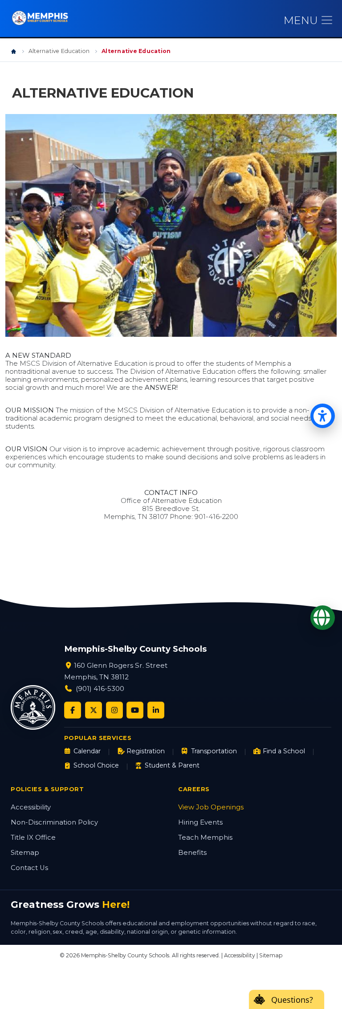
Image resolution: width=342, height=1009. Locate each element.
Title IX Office (33, 837)
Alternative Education (59, 51)
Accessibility (31, 807)
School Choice (96, 765)
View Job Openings (211, 807)
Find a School (284, 751)
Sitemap (25, 853)
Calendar (87, 751)
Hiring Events (200, 822)
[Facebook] (72, 710)
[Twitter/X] (93, 710)
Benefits (192, 853)
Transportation (213, 751)
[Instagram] (114, 710)
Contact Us (29, 868)
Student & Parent (172, 765)
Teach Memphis (205, 837)
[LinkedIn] (155, 710)
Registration (145, 751)
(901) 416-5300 (100, 688)
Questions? (292, 1000)
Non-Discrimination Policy (54, 822)
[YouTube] (134, 710)
